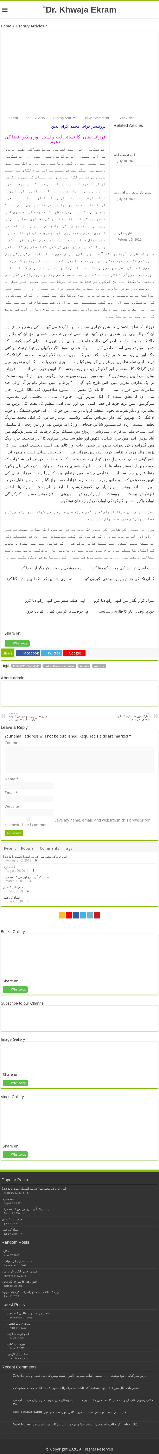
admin (13, 118)
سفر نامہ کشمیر (13, 887)
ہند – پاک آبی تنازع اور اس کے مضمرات (27, 877)
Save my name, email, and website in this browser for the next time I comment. (77, 822)
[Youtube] (97, 915)
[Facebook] (76, 915)
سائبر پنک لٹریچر (17, 1354)
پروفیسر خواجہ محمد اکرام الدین (59, 666)
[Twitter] (83, 915)
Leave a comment (96, 118)
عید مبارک (9, 867)
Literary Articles (30, 26)
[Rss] (62, 915)
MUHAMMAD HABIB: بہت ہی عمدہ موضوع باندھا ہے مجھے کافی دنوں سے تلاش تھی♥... (70, 1412)
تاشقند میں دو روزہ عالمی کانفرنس (29, 1313)
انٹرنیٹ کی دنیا (122, 233)
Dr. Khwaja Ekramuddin (26, 666)
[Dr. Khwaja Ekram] (79, 9)
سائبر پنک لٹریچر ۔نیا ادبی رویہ (132, 192)
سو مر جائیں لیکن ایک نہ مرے (19, 1271)
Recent (10, 848)
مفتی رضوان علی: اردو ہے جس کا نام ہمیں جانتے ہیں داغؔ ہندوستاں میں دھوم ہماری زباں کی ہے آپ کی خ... (83, 1401)
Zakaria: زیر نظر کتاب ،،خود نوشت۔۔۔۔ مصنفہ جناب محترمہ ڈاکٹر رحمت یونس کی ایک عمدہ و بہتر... (79, 1376)
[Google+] (69, 915)
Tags (68, 848)
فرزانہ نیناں (99, 666)
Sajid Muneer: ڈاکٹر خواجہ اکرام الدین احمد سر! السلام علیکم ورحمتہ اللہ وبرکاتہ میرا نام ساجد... (76, 1424)
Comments (49, 848)
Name (11, 779)
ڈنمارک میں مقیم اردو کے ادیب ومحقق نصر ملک (133, 716)
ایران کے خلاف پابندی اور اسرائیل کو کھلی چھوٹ (31, 1292)
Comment (13, 742)
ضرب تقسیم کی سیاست (17, 1261)
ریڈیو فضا (84, 666)
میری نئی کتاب (16, 1344)
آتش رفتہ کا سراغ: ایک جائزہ (19, 1281)
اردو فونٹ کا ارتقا (124, 154)
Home (6, 26)
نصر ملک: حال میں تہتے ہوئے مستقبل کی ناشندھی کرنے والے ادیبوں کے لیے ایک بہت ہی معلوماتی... (76, 1388)
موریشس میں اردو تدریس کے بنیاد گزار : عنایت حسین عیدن (28, 716)
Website (12, 806)
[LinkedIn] (90, 915)
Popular (28, 848)
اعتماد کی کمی (12, 897)
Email (11, 792)
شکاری (6, 1251)
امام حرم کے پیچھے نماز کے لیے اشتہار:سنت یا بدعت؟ (35, 856)
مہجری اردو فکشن (18, 1323)
